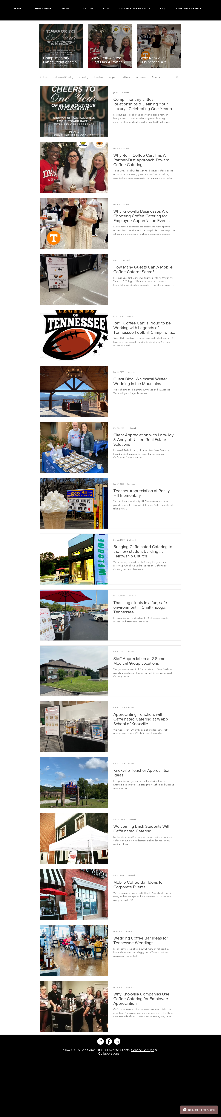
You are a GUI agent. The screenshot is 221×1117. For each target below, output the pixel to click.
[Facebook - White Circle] (109, 1041)
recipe (112, 77)
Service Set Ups (142, 1050)
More (154, 77)
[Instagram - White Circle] (100, 1041)
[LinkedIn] (117, 1041)
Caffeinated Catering (63, 77)
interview (98, 77)
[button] (177, 77)
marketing (83, 77)
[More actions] (175, 92)
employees (141, 77)
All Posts (44, 77)
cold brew (125, 77)
